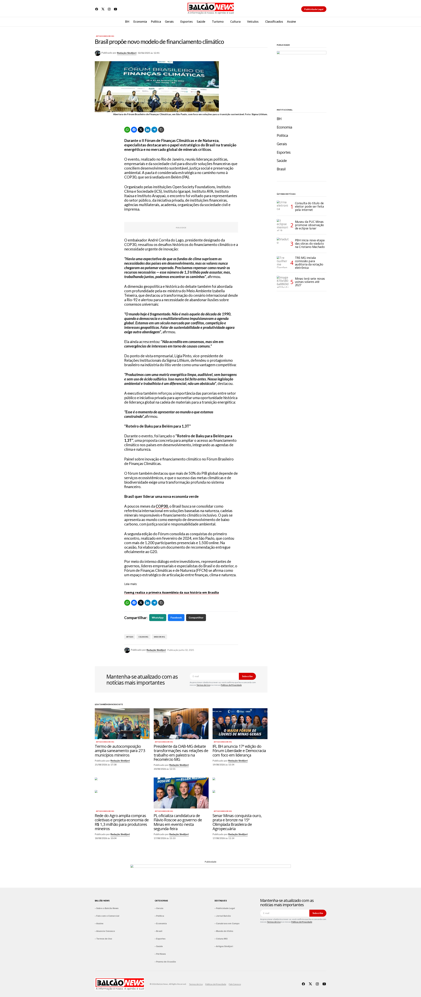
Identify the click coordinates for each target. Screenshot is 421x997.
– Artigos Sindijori (224, 946)
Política (282, 135)
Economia (284, 127)
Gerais (282, 143)
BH (279, 118)
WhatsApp (158, 617)
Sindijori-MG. (159, 637)
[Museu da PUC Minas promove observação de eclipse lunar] (283, 225)
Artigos (129, 637)
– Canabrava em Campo (227, 923)
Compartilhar (196, 617)
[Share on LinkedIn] (148, 130)
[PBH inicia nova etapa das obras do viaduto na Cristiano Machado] (283, 244)
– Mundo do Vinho (224, 931)
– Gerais (159, 908)
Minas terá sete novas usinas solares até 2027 (310, 282)
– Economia (161, 923)
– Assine (99, 923)
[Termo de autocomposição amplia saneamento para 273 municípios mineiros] (122, 723)
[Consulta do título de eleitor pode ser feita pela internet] (283, 207)
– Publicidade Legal (225, 908)
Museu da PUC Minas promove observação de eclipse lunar (309, 225)
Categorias (161, 900)
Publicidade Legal (313, 9)
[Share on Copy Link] (161, 130)
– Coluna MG (221, 938)
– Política (159, 916)
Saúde (282, 160)
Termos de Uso (203, 685)
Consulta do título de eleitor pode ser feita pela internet (309, 206)
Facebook (176, 617)
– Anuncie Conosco (105, 931)
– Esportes (160, 938)
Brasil (281, 169)
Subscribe (247, 676)
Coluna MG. (143, 637)
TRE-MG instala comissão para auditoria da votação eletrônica (309, 262)
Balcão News (102, 900)
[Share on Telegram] (154, 130)
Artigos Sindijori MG (105, 36)
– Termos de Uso (103, 938)
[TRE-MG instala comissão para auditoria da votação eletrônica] (283, 262)
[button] (323, 22)
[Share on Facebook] (134, 130)
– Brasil (158, 931)
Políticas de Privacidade (231, 685)
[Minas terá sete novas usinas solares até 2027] (283, 282)
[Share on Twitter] (141, 130)
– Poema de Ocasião (165, 961)
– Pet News (160, 954)
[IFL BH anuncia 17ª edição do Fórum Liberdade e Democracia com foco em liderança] (240, 723)
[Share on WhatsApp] (127, 130)
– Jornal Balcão (223, 916)
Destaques (221, 900)
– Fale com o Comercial (107, 916)
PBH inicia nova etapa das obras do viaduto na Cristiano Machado (310, 243)
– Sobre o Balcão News (106, 908)
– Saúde (159, 946)
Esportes (284, 152)
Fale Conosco (235, 984)
